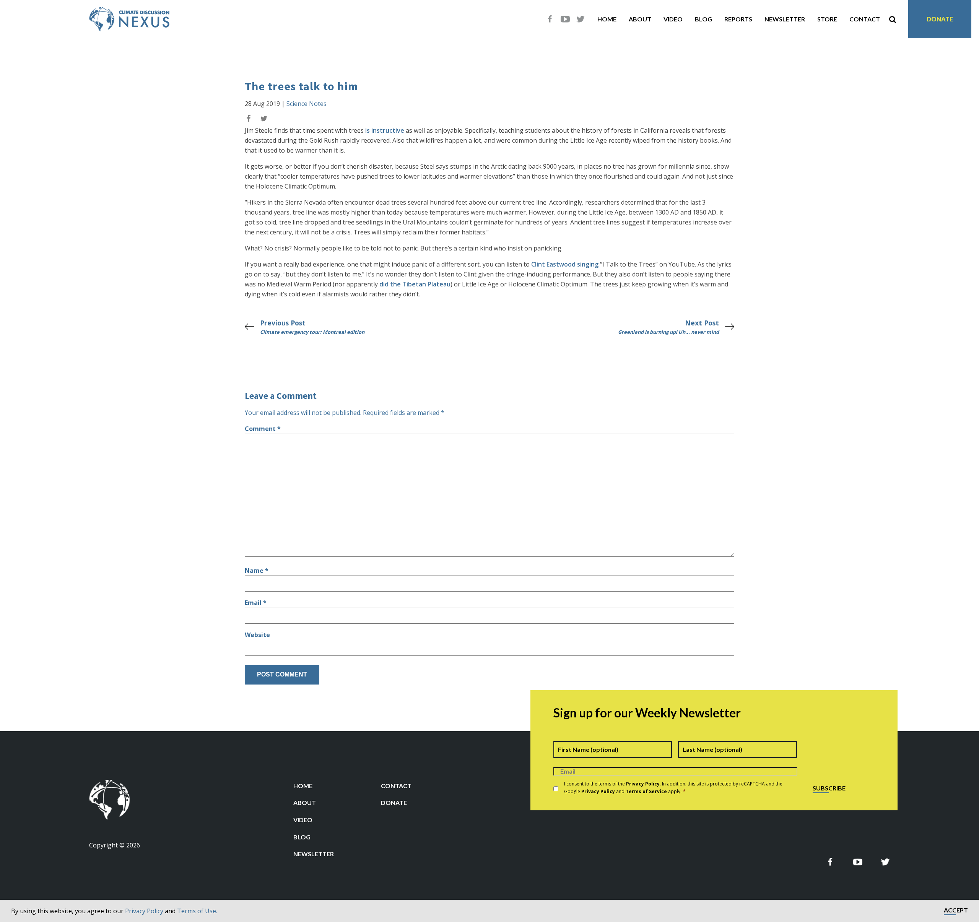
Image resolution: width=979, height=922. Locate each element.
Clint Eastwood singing (564, 264)
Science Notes (306, 103)
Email (256, 602)
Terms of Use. (197, 911)
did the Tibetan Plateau (414, 284)
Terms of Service (646, 791)
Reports (738, 19)
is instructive (384, 130)
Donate (940, 19)
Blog (703, 19)
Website (257, 635)
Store (827, 19)
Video (673, 19)
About (640, 19)
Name (256, 570)
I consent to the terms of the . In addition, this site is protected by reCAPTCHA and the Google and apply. (673, 787)
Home (606, 19)
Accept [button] (956, 910)
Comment (263, 428)
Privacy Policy (144, 911)
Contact (864, 19)
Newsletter (784, 19)
